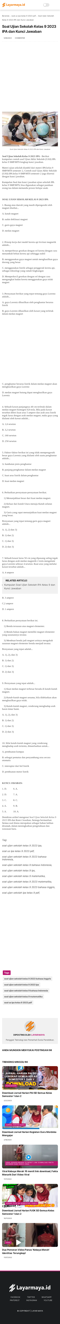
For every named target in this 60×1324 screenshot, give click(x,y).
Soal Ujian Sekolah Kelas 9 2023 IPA (21, 156)
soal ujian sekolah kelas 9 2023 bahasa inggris (27, 978)
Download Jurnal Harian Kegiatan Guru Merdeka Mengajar (29, 1134)
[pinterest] (21, 1011)
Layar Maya (37, 1311)
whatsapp (46, 1297)
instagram (31, 1300)
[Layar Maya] (13, 6)
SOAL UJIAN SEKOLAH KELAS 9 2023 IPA (25, 199)
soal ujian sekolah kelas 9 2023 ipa (21, 984)
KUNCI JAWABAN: (12, 783)
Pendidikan (11, 1086)
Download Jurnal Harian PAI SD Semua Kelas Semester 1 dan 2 (27, 1095)
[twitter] (10, 1011)
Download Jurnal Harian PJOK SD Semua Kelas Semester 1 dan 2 (28, 1212)
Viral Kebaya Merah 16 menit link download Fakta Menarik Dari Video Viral (30, 1163)
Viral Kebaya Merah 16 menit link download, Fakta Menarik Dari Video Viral (30, 1173)
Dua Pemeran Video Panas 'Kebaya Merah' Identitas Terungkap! (26, 1251)
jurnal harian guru (15, 1125)
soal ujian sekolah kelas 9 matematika (23, 996)
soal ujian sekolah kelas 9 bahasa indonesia (26, 990)
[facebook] (4, 1011)
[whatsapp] (15, 1011)
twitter (31, 1297)
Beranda (5, 16)
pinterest (15, 1300)
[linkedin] (26, 1011)
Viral (8, 1243)
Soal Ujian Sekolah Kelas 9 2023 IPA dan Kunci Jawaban (30, 149)
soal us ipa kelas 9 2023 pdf (23, 16)
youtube (48, 1300)
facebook (15, 1297)
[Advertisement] (30, 78)
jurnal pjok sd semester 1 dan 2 (21, 1203)
